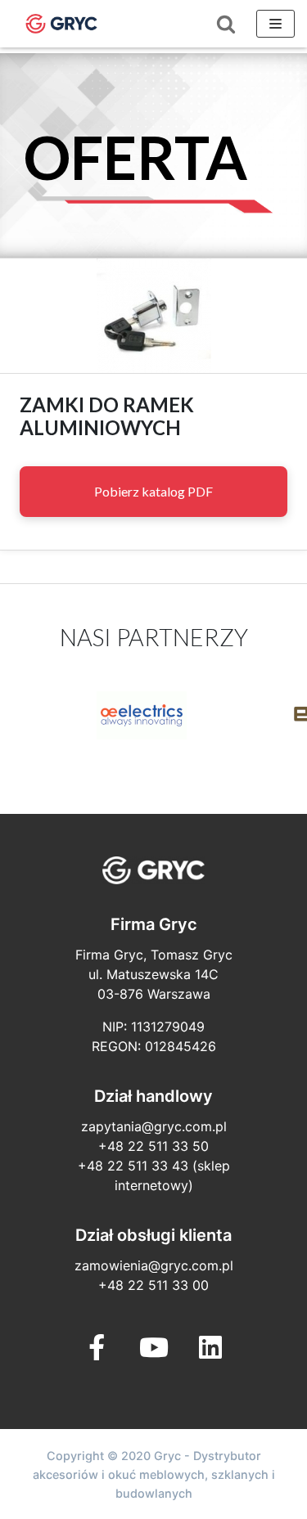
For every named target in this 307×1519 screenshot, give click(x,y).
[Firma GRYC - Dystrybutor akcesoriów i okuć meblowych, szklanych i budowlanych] (61, 23)
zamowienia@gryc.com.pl (153, 1265)
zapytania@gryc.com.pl (154, 1126)
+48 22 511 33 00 (153, 1285)
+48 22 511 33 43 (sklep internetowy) (154, 1175)
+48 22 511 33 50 (153, 1146)
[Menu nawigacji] (275, 24)
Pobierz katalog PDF (153, 491)
